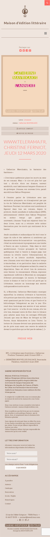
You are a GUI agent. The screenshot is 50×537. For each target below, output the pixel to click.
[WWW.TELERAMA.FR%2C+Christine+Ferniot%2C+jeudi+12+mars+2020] (20, 50)
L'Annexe (27, 120)
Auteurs (8, 484)
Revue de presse (25, 133)
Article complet (25, 128)
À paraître (9, 480)
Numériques (9, 500)
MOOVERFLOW (27, 531)
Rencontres (9, 492)
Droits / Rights (10, 496)
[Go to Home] (23, 526)
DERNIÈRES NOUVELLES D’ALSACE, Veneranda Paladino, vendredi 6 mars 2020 (26, 360)
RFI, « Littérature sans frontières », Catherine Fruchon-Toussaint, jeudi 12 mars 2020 (25, 354)
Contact (8, 504)
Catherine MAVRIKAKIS (28, 123)
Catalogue (8, 488)
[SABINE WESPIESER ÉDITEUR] (25, 16)
